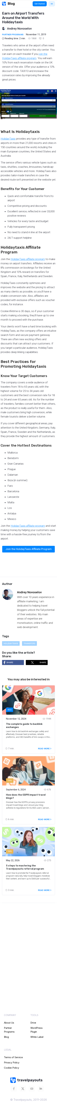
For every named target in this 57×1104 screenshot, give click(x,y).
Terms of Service (13, 1057)
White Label (36, 1036)
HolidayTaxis (8, 138)
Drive (33, 1022)
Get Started (40, 4)
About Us (9, 1022)
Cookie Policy (11, 1067)
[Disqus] (28, 952)
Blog (6, 1036)
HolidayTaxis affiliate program (28, 259)
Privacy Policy (11, 1062)
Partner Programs (12, 34)
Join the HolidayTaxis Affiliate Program (29, 549)
